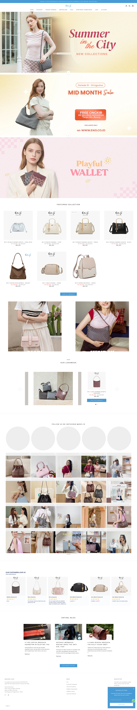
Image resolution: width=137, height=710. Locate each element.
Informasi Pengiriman (71, 686)
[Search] (129, 6)
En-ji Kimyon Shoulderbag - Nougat (18, 283)
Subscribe (121, 704)
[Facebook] (5, 695)
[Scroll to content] (68, 73)
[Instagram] (8, 695)
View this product (97, 400)
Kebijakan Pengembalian (72, 689)
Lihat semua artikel (68, 665)
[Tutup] (133, 688)
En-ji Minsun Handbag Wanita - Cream (85, 242)
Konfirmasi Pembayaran (84, 9)
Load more (69, 554)
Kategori (40, 9)
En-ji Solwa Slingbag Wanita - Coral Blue (18, 242)
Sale (71, 9)
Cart (96, 9)
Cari (67, 682)
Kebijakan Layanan (71, 691)
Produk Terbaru (51, 9)
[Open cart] (132, 6)
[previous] (20, 388)
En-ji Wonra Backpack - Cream (85, 283)
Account (104, 9)
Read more (27, 654)
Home (32, 9)
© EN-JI (8, 705)
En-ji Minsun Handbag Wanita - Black (118, 242)
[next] (116, 388)
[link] (18, 465)
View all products (68, 294)
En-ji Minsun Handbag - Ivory (52, 242)
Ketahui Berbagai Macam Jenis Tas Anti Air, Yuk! (66, 644)
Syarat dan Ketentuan (71, 693)
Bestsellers (63, 9)
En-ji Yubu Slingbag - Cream (51, 283)
